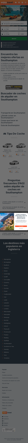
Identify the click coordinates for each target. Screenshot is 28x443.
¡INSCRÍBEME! (21, 226)
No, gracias (21, 228)
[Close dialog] (27, 213)
